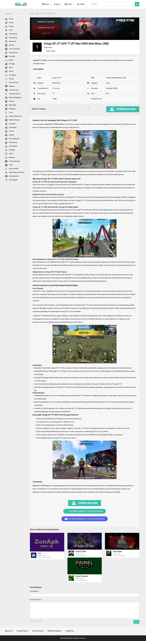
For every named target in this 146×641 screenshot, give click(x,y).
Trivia (11, 112)
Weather (12, 86)
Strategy (12, 64)
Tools (11, 165)
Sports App (13, 127)
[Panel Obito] (122, 541)
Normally (12, 56)
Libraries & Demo (14, 94)
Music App (12, 105)
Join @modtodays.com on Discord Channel (86, 519)
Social (11, 153)
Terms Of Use (37, 631)
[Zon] (47, 542)
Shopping (12, 109)
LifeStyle (12, 150)
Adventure (12, 41)
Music (11, 67)
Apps (58, 4)
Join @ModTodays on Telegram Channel (85, 511)
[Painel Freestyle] (84, 566)
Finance (11, 135)
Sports (11, 71)
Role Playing (13, 34)
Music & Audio (13, 168)
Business (12, 157)
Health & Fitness (14, 120)
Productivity (13, 142)
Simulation (12, 75)
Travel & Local (13, 90)
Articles (69, 4)
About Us (8, 631)
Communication (14, 161)
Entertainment (14, 176)
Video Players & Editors (16, 172)
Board (11, 60)
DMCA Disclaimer (54, 631)
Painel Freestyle (81, 576)
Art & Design (13, 146)
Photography (13, 180)
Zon (39, 553)
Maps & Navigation (15, 97)
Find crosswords (14, 49)
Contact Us (70, 631)
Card (10, 30)
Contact (11, 101)
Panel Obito (117, 551)
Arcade (11, 45)
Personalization (14, 139)
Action (11, 19)
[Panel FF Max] (84, 541)
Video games (13, 52)
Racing (11, 26)
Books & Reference (15, 116)
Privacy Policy (22, 631)
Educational (13, 37)
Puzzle (11, 79)
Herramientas (13, 82)
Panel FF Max (80, 551)
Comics (11, 131)
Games (46, 4)
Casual (11, 22)
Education (12, 124)
